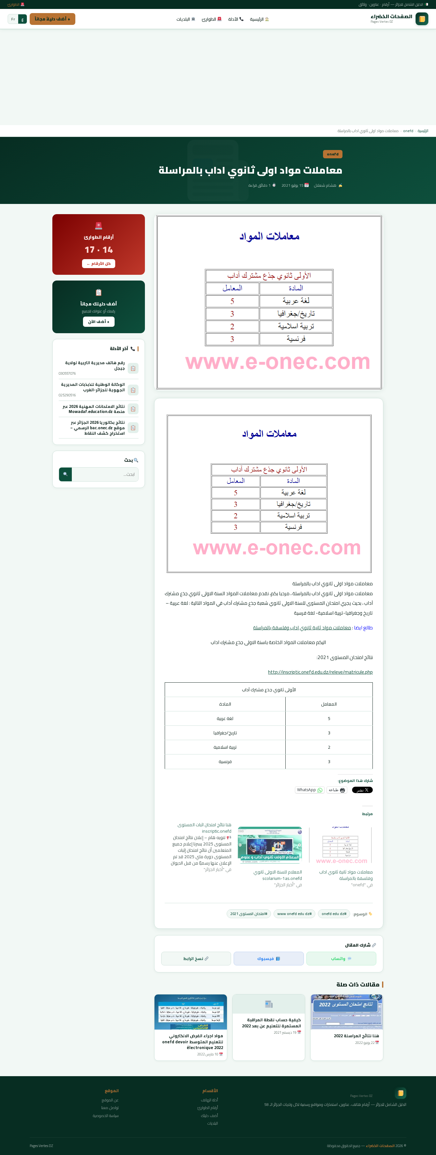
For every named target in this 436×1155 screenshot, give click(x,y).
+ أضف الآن (98, 321)
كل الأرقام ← (98, 263)
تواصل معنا (110, 1108)
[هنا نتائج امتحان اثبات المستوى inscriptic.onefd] (196, 847)
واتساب (338, 958)
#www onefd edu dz (294, 913)
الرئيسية (257, 19)
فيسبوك (265, 958)
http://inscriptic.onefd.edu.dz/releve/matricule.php (320, 672)
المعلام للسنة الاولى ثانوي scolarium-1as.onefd (277, 875)
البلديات (184, 19)
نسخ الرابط (194, 958)
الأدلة (233, 19)
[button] (268, 302)
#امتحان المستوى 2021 (248, 913)
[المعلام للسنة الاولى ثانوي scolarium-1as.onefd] (270, 845)
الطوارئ (14, 4)
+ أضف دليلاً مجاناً (52, 19)
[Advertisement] (218, 77)
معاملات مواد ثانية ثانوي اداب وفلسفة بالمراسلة (302, 627)
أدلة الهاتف (209, 1100)
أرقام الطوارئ (208, 1108)
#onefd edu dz (334, 913)
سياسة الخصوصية (106, 1116)
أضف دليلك (209, 1116)
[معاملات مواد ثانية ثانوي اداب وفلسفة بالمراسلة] (340, 845)
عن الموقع (110, 1100)
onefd (408, 131)
